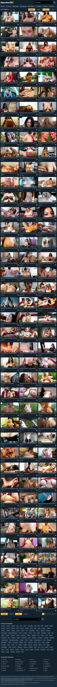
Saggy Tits (20, 647)
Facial (49, 633)
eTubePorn (33, 663)
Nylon (9, 644)
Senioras (2, 581)
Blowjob (26, 628)
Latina (26, 640)
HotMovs (2, 190)
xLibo (46, 670)
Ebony (38, 633)
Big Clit (51, 625)
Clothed (22, 630)
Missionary (30, 642)
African (8, 625)
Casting (48, 628)
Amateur (13, 625)
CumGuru (5, 659)
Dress (34, 633)
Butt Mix (51, 6)
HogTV (39, 340)
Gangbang (34, 635)
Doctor (30, 633)
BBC (39, 625)
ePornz (32, 659)
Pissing (40, 644)
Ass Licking (30, 625)
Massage (49, 640)
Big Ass (46, 625)
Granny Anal (3, 637)
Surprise (12, 649)
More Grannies (6, 666)
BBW (42, 625)
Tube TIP (4, 663)
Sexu (20, 430)
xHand (2, 25)
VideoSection (40, 25)
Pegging (35, 644)
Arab (21, 625)
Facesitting (43, 633)
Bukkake (43, 628)
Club (27, 630)
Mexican (21, 642)
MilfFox (39, 55)
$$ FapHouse (21, 175)
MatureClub (40, 160)
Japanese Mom (4, 640)
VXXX (39, 40)
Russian (14, 647)
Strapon (7, 649)
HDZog (39, 581)
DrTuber (20, 25)
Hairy (9, 637)
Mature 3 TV (5, 661)
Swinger (22, 649)
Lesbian (30, 640)
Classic (17, 630)
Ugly (48, 649)
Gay (38, 635)
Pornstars (31, 6)
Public (48, 644)
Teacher (31, 649)
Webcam (18, 651)
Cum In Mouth (4, 633)
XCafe (2, 55)
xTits (20, 280)
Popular (31, 9)
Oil (16, 644)
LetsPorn (40, 325)
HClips (2, 205)
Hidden (18, 637)
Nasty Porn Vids (34, 668)
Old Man (20, 644)
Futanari (28, 635)
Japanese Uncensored (13, 640)
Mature (9, 642)
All (46, 9)
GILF (47, 635)
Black (18, 628)
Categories (23, 6)
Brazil (35, 628)
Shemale (30, 647)
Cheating (3, 630)
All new (8, 6)
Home (3, 6)
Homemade (24, 637)
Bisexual (13, 628)
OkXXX (2, 175)
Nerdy (43, 642)
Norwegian (3, 644)
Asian (25, 625)
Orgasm (25, 644)
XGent (46, 668)
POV (44, 644)
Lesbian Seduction (38, 640)
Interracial (46, 637)
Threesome (43, 649)
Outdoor (30, 644)
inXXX (2, 70)
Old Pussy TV (19, 663)
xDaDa (46, 661)
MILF (26, 642)
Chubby (13, 630)
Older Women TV (7, 2)
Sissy (35, 647)
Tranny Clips (33, 661)
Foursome (13, 635)
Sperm (51, 647)
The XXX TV (47, 663)
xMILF (39, 265)
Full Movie (23, 635)
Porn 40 (4, 668)
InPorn (2, 355)
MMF (35, 642)
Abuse (23, 684)
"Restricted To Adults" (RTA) (16, 682)
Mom (39, 642)
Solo (42, 647)
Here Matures (20, 668)
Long (53, 9)
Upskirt (52, 649)
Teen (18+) (37, 649)
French (18, 635)
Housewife (34, 637)
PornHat (20, 250)
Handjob (13, 637)
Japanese (52, 637)
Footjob (7, 635)
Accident (3, 625)
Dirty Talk (25, 633)
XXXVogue (21, 55)
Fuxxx (2, 491)
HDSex (39, 250)
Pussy (10, 647)
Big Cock (3, 628)
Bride (39, 628)
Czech (20, 633)
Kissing (21, 640)
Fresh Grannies (20, 661)
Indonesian (40, 637)
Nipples (47, 642)
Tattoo (27, 649)
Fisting (2, 635)
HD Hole (44, 6)
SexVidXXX (40, 280)
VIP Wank (38, 6)
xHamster (21, 40)
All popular (16, 6)
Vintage (2, 651)
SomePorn (3, 40)
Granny (50, 635)
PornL (39, 85)
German (42, 635)
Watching (13, 651)
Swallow (17, 649)
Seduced (25, 647)
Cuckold (48, 630)
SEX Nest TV (33, 670)
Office (13, 644)
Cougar (37, 630)
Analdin (20, 70)
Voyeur (7, 651)
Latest (38, 9)
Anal (17, 625)
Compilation (31, 630)
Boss (31, 628)
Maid (44, 640)
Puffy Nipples (4, 647)
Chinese (8, 630)
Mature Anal (15, 642)
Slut (39, 647)
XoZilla (39, 506)
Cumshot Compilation (13, 633)
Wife (22, 651)
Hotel (29, 637)
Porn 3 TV (47, 659)
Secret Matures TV (21, 670)
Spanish (46, 647)
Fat (52, 633)
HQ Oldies (19, 666)
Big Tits (8, 628)
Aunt (35, 625)
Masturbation (4, 642)
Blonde (22, 628)
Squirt (2, 649)
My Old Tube (47, 666)
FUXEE (32, 666)
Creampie (43, 630)
